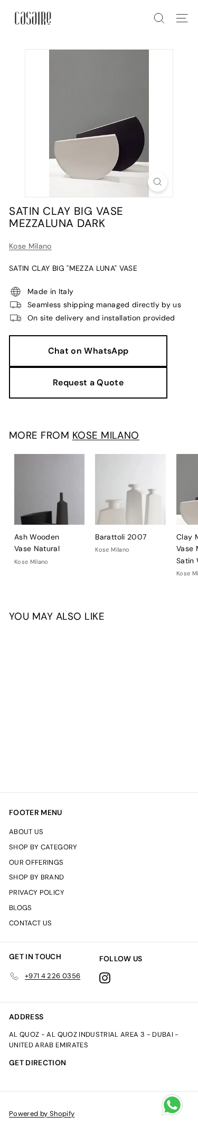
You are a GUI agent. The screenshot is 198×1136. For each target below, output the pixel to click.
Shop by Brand (36, 877)
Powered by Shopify (41, 1113)
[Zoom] (157, 182)
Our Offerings (36, 862)
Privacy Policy (36, 892)
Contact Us (30, 923)
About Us (26, 831)
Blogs (20, 907)
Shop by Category (43, 846)
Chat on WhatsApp (88, 350)
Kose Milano (30, 246)
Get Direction (38, 1062)
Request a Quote (88, 382)
